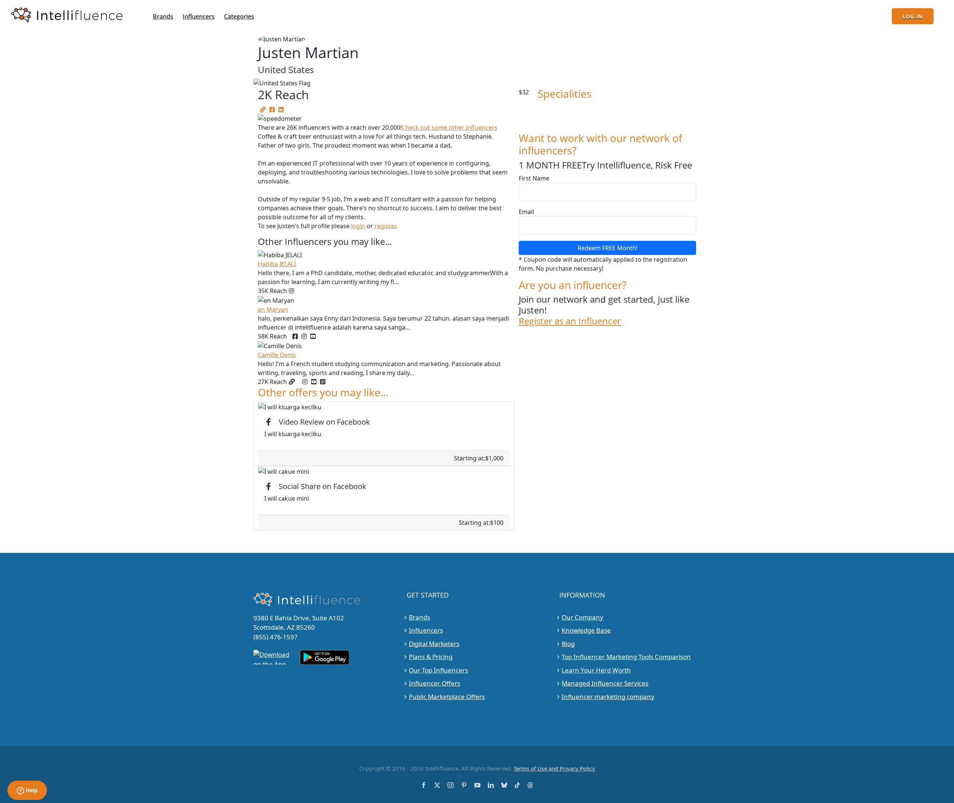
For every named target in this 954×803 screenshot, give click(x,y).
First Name (534, 178)
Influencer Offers (434, 683)
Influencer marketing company (608, 696)
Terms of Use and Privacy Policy (554, 768)
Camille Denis (277, 355)
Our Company (582, 617)
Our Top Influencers (438, 670)
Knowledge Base (586, 630)
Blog (568, 643)
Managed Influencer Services (605, 683)
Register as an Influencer (570, 321)
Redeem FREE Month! (608, 248)
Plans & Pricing (430, 656)
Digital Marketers (434, 643)
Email (526, 212)
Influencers (426, 630)
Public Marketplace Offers (447, 696)
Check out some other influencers (449, 127)
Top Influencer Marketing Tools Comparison (626, 656)
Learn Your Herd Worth (596, 670)
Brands (419, 617)
